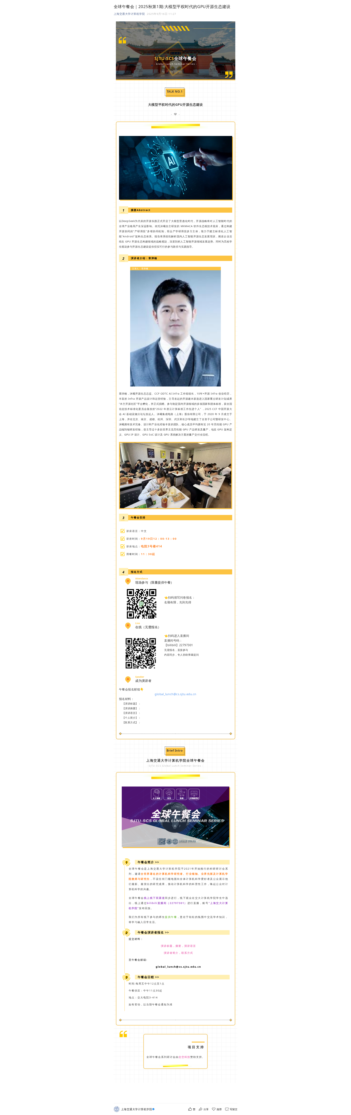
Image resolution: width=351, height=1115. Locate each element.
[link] (138, 1109)
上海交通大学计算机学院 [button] (129, 14)
